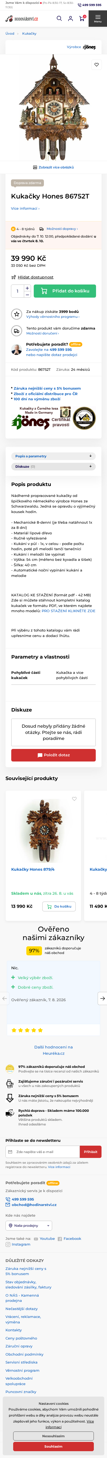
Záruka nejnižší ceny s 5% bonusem (47, 388)
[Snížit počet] (27, 294)
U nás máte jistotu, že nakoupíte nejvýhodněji (55, 1100)
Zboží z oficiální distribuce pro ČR (46, 394)
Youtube (47, 1238)
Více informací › (25, 208)
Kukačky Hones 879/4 (33, 869)
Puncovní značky (20, 1391)
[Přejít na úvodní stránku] (21, 18)
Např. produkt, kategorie (41, 56)
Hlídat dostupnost (36, 277)
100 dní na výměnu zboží (37, 399)
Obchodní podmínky (24, 1354)
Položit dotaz (56, 754)
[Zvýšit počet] (27, 288)
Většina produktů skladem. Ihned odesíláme (40, 1122)
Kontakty (13, 1330)
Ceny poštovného (21, 1338)
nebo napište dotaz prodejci (51, 354)
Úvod (9, 33)
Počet (17, 291)
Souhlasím (53, 1446)
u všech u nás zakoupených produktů (49, 1086)
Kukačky (29, 33)
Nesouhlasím (53, 1436)
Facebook (72, 1238)
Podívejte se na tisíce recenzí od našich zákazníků (58, 1071)
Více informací (59, 1167)
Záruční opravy (18, 1346)
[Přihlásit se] (70, 18)
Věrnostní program (22, 1370)
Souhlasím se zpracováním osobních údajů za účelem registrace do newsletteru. (46, 1165)
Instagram (21, 1244)
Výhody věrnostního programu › (53, 317)
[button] (59, 18)
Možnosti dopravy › (62, 229)
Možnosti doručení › (42, 333)
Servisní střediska (21, 1362)
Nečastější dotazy (21, 1308)
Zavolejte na (49, 349)
